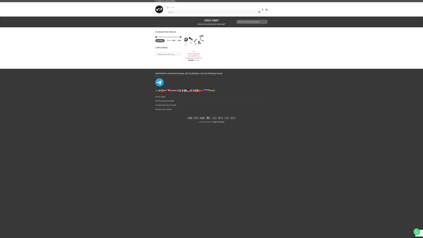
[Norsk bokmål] (199, 90)
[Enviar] (259, 12)
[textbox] (167, 54)
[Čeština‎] (168, 90)
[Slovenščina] (208, 90)
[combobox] (168, 54)
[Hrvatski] (165, 90)
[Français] (182, 90)
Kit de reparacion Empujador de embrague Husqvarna (194, 56)
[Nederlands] (174, 90)
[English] (176, 90)
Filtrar (160, 40)
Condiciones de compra (165, 105)
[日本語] (196, 90)
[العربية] (156, 90)
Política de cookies (163, 109)
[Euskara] (159, 90)
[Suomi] (179, 90)
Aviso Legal (160, 97)
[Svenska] (214, 90)
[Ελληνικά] (191, 90)
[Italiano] (194, 90)
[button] (170, 7)
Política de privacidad (164, 101)
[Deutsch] (188, 90)
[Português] (202, 90)
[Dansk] (171, 90)
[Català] (162, 90)
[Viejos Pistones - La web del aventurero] (159, 9)
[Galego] (185, 90)
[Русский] (205, 90)
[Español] (211, 90)
